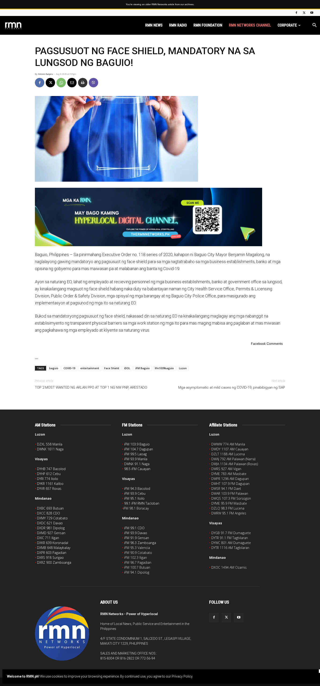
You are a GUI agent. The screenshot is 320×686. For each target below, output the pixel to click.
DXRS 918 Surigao (50, 557)
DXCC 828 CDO (48, 513)
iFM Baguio (142, 368)
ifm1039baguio (164, 368)
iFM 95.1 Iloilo (134, 498)
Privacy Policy (182, 676)
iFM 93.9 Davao (135, 533)
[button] (314, 25)
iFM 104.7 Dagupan (138, 449)
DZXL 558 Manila (49, 444)
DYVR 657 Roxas (49, 488)
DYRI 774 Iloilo (47, 478)
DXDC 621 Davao (50, 523)
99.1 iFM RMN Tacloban (141, 503)
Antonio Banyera (45, 74)
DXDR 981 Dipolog (51, 528)
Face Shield (111, 368)
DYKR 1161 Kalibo (50, 483)
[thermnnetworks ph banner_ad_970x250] (160, 217)
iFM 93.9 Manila (135, 459)
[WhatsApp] (61, 82)
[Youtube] (311, 12)
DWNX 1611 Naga (50, 449)
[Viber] (93, 82)
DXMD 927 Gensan (51, 533)
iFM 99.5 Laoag (135, 454)
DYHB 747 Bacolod (51, 469)
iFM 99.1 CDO (134, 528)
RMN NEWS (154, 25)
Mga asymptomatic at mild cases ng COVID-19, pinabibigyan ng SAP (231, 387)
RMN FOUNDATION (207, 25)
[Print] (82, 82)
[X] (304, 12)
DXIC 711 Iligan (48, 538)
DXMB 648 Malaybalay (53, 547)
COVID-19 (69, 368)
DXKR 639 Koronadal (52, 542)
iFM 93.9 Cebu (134, 493)
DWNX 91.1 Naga (136, 464)
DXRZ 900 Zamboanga (54, 562)
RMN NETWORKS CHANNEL (250, 25)
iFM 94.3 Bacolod (137, 488)
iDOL (127, 368)
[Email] (72, 82)
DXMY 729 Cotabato (52, 518)
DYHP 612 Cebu (49, 473)
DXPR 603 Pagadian (51, 552)
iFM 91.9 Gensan (136, 538)
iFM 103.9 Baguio (137, 444)
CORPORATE (287, 25)
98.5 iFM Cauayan (137, 469)
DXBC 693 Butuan (50, 508)
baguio (53, 368)
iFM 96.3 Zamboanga (140, 542)
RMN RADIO (178, 25)
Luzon (183, 368)
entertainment (89, 368)
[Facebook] (296, 12)
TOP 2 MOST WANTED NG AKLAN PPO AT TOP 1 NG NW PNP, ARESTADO (91, 387)
